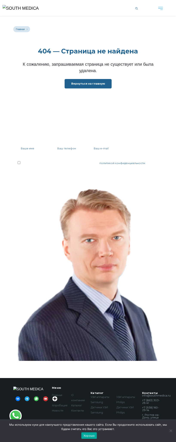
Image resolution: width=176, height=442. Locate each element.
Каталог (76, 405)
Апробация (59, 405)
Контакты (77, 410)
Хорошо (89, 435)
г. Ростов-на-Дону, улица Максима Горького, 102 (151, 419)
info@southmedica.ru (152, 395)
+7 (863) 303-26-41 (151, 401)
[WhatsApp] (16, 416)
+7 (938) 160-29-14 (150, 409)
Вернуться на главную (88, 83)
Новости (57, 410)
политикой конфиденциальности (122, 163)
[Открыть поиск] (137, 8)
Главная (20, 29)
